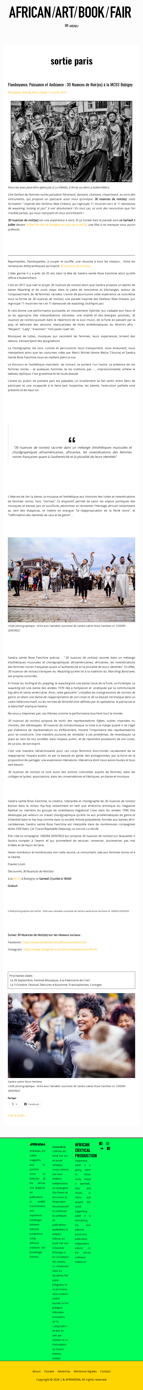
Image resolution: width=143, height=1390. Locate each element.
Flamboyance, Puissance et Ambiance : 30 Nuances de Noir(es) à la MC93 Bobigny (70, 84)
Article (26, 92)
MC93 (17, 879)
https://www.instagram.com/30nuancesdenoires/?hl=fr (60, 949)
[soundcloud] (103, 1148)
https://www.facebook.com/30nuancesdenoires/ (55, 942)
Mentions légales (85, 1371)
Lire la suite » (17, 1115)
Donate (49, 1371)
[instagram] (109, 1143)
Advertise (64, 1371)
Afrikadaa (14, 92)
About (36, 1371)
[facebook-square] (102, 1143)
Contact (105, 1371)
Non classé (39, 92)
